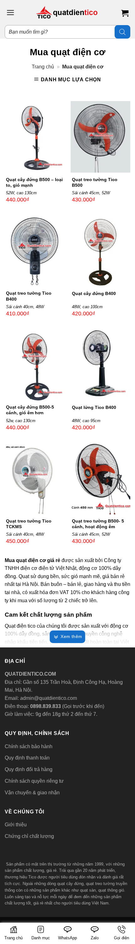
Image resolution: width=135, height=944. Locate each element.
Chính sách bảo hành (28, 746)
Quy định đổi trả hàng (28, 769)
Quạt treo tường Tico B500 (94, 182)
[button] (10, 12)
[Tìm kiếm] (122, 32)
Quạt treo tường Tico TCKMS (28, 523)
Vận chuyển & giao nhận (32, 792)
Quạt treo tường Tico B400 (28, 296)
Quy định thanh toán (27, 757)
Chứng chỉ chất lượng (29, 836)
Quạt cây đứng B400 (94, 293)
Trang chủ (43, 66)
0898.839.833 (45, 706)
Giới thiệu (16, 824)
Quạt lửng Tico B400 (94, 407)
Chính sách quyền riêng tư (34, 781)
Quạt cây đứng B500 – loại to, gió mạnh (34, 182)
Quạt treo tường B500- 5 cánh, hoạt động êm (98, 523)
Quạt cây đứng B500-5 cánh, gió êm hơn (30, 410)
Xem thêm (71, 636)
